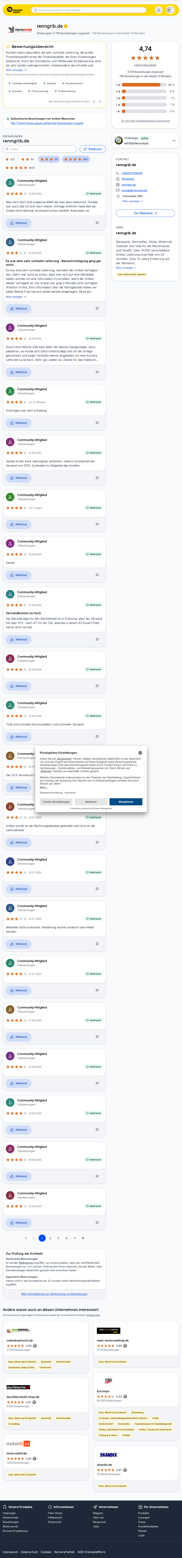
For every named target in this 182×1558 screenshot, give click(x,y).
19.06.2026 (35, 1113)
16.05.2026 (35, 338)
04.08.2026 (35, 193)
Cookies (46, 1552)
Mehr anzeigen (131, 201)
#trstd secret (10, 1526)
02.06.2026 (35, 1206)
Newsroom (99, 1521)
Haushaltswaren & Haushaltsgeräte (153, 1424)
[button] (158, 10)
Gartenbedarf (63, 1361)
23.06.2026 (35, 1066)
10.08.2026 (35, 554)
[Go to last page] (83, 1238)
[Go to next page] (74, 1238)
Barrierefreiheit (64, 1552)
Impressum (10, 1552)
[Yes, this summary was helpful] (94, 101)
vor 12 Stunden (37, 402)
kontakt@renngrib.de (134, 190)
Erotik (155, 1418)
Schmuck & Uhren (108, 1435)
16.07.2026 (35, 872)
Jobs (96, 1526)
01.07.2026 (35, 766)
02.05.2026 (35, 605)
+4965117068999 (132, 173)
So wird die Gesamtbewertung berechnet (145, 120)
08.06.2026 (35, 1159)
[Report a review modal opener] (97, 223)
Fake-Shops (55, 1513)
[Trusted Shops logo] (15, 10)
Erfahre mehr (93, 1315)
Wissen (142, 1530)
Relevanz (95, 149)
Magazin (98, 1513)
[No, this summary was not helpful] (100, 101)
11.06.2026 (35, 452)
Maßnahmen (26, 1262)
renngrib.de (129, 184)
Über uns (98, 1517)
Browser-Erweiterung (15, 1530)
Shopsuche (54, 1521)
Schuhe (126, 1435)
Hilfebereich (55, 1517)
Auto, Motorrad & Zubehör (132, 274)
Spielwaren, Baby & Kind (21, 1367)
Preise (142, 1521)
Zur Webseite (143, 213)
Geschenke (124, 1424)
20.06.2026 (35, 716)
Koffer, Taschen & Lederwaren (155, 1429)
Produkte (143, 1513)
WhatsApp (128, 178)
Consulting (14, 1424)
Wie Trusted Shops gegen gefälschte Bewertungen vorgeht (47, 123)
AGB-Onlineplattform (91, 1552)
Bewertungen (11, 1521)
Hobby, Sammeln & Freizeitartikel (116, 1429)
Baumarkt (46, 1361)
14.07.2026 (35, 918)
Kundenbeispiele (148, 1526)
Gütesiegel (9, 1513)
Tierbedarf (45, 1367)
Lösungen (144, 1517)
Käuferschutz (10, 1517)
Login (141, 1535)
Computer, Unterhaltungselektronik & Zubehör (123, 1418)
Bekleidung (137, 1412)
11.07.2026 (35, 974)
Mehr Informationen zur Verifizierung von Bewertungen (54, 1293)
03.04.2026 (35, 253)
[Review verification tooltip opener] (65, 26)
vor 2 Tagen (35, 507)
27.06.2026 (35, 1020)
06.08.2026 (35, 669)
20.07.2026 (35, 817)
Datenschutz (29, 1552)
